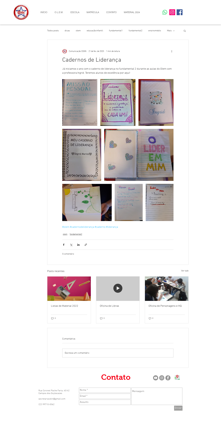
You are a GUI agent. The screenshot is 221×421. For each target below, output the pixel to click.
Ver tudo (185, 271)
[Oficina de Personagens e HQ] (166, 289)
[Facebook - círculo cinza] (167, 377)
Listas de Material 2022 (64, 306)
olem (78, 30)
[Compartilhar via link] (85, 244)
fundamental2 (135, 30)
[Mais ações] (171, 51)
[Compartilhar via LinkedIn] (78, 244)
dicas (67, 30)
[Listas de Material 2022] (69, 289)
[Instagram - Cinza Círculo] (161, 377)
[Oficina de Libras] (118, 289)
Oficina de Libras (109, 306)
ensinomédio (154, 30)
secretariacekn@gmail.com (51, 399)
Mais (169, 30)
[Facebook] (180, 12)
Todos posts (53, 30)
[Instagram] (172, 12)
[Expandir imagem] (79, 102)
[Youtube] (155, 377)
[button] (75, 12)
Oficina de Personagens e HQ (165, 306)
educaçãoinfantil (95, 30)
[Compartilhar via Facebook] (63, 244)
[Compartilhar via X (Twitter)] (71, 244)
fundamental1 (116, 30)
